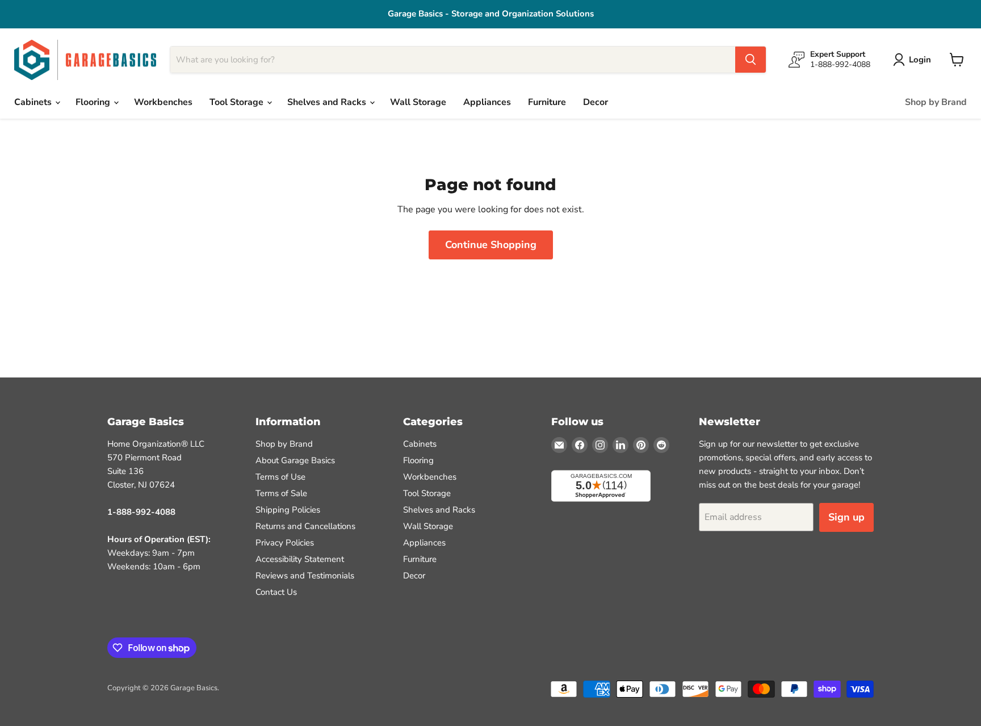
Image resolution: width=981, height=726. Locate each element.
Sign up (846, 517)
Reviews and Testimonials (304, 575)
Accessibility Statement (299, 559)
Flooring (94, 102)
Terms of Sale (281, 493)
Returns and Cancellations (305, 526)
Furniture (547, 102)
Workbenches (163, 102)
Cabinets (34, 102)
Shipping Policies (287, 509)
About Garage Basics (295, 460)
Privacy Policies (284, 542)
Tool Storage (237, 102)
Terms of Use (280, 476)
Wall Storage (418, 102)
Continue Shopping (490, 244)
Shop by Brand (936, 102)
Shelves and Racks (327, 102)
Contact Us (276, 592)
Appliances (487, 102)
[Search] (750, 60)
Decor (595, 102)
